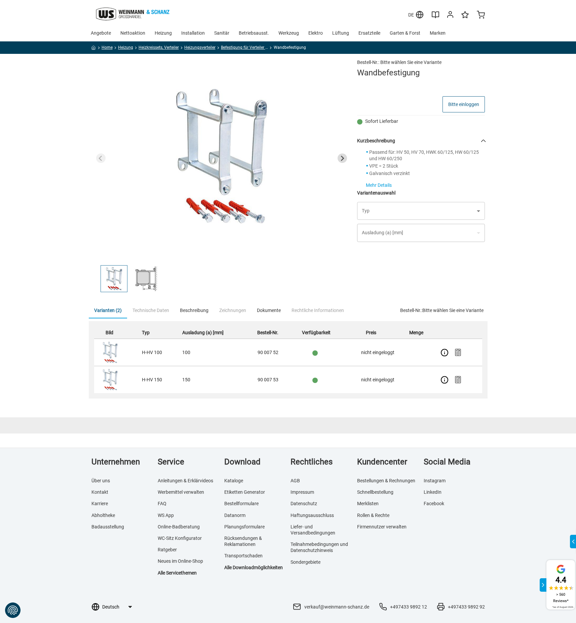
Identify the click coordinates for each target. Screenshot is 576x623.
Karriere (99, 503)
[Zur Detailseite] (444, 352)
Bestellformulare (241, 503)
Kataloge (233, 480)
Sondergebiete (305, 562)
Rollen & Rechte (373, 515)
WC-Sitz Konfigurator (180, 538)
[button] (114, 278)
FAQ (162, 503)
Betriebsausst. (254, 33)
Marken (438, 33)
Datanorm (234, 515)
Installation (193, 33)
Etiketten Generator (244, 492)
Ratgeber (167, 549)
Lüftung (340, 33)
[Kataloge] (435, 17)
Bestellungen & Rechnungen (386, 480)
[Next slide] (342, 158)
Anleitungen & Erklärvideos (185, 480)
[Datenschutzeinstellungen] (13, 610)
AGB (295, 480)
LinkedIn (432, 492)
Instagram (435, 480)
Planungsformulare (244, 526)
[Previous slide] (101, 158)
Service (171, 461)
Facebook (434, 503)
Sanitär (221, 33)
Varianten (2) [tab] (108, 310)
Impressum (302, 492)
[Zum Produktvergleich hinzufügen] (458, 352)
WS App (166, 515)
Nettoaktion (132, 33)
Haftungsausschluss (312, 515)
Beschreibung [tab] (194, 310)
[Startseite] (93, 48)
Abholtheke (103, 515)
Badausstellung (107, 526)
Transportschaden (243, 555)
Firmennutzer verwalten (382, 526)
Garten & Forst (405, 33)
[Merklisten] (465, 18)
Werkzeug (288, 33)
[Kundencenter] (450, 16)
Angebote (101, 33)
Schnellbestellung (375, 492)
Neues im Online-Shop (180, 561)
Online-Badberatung (179, 526)
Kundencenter (382, 461)
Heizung (163, 33)
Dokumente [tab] (269, 310)
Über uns (100, 480)
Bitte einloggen (463, 104)
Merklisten (368, 503)
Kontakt (99, 492)
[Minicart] (481, 15)
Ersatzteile (369, 33)
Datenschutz (304, 503)
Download (242, 461)
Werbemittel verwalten (181, 492)
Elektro (315, 33)
